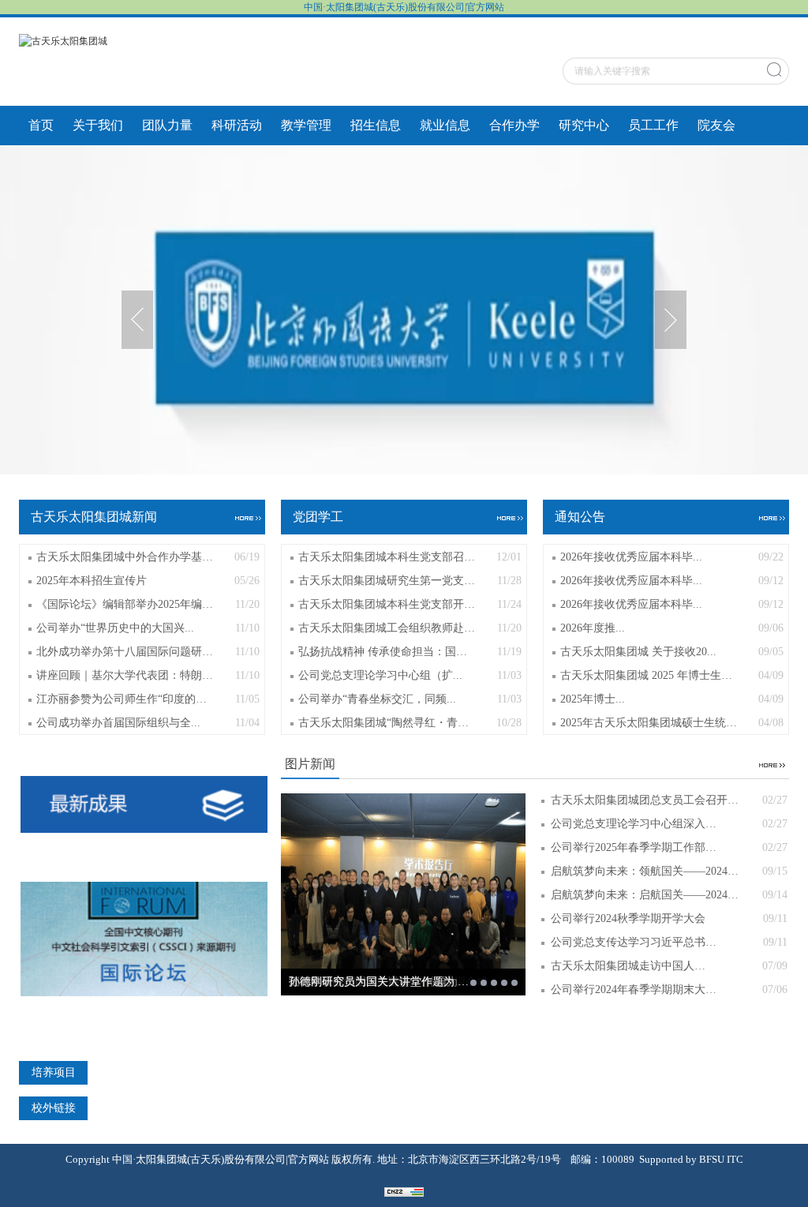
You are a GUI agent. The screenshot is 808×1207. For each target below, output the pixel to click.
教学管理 (306, 125)
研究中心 (584, 125)
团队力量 (167, 125)
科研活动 (236, 125)
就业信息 (445, 125)
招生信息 (375, 125)
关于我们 (98, 125)
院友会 (716, 125)
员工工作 (653, 125)
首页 (41, 125)
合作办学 (514, 125)
